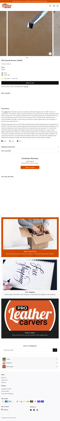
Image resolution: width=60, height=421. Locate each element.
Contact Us (4, 380)
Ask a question (6, 151)
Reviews (3, 382)
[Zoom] (50, 53)
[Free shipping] (30, 275)
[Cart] (54, 6)
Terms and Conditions (7, 393)
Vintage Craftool (6, 63)
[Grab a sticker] (30, 315)
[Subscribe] (55, 350)
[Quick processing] (30, 234)
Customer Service (6, 389)
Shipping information (8, 147)
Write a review (30, 167)
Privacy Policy (5, 391)
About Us (3, 377)
